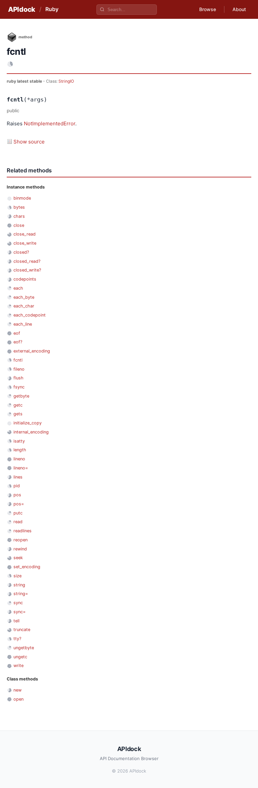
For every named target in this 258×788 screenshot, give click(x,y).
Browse (207, 9)
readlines (22, 530)
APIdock (21, 9)
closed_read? (26, 261)
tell (16, 620)
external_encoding (31, 351)
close (18, 225)
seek (18, 557)
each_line (22, 324)
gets (18, 413)
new (17, 690)
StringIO (66, 81)
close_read (24, 234)
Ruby (51, 9)
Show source (29, 141)
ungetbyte (23, 647)
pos (17, 494)
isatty (19, 441)
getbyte (21, 396)
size (17, 575)
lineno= (20, 467)
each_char (23, 305)
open (18, 699)
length (19, 449)
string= (20, 593)
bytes (19, 207)
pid (16, 485)
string (19, 584)
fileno (19, 369)
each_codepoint (29, 315)
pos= (18, 503)
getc (18, 405)
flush (18, 377)
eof (16, 333)
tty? (17, 638)
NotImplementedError (49, 123)
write (18, 665)
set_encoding (26, 566)
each (18, 288)
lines (18, 477)
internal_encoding (31, 431)
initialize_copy (27, 422)
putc (18, 512)
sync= (19, 611)
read (18, 521)
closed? (21, 252)
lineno (19, 458)
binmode (22, 198)
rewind (20, 548)
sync (18, 602)
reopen (20, 539)
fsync (19, 386)
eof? (17, 341)
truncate (21, 629)
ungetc (20, 656)
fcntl (18, 360)
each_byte (23, 297)
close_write (24, 243)
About (239, 9)
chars (19, 216)
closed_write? (27, 270)
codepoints (24, 279)
